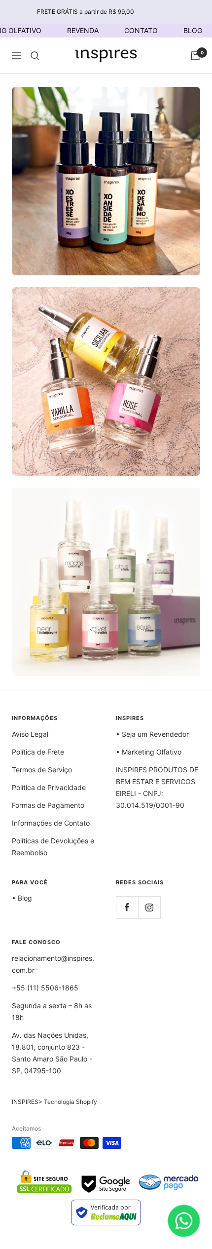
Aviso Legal (30, 734)
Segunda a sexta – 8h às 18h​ (52, 1011)
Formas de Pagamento (48, 805)
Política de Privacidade (49, 787)
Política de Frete (38, 752)
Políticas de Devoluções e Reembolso (53, 846)
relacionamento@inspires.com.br (53, 964)
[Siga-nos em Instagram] (149, 907)
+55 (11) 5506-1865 (45, 988)
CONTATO (141, 30)
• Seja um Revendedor (152, 734)
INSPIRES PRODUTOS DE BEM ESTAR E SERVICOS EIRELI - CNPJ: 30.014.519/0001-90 (157, 787)
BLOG (192, 30)
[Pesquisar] (35, 55)
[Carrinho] (195, 55)
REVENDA (83, 30)
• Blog (22, 898)
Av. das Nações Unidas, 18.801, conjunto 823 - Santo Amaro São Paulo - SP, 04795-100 (52, 1053)
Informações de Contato (51, 823)
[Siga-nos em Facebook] (127, 907)
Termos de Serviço (42, 769)
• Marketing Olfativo (148, 752)
